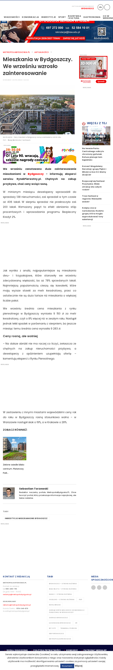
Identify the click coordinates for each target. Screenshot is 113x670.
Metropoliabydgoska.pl (16, 52)
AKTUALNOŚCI (41, 52)
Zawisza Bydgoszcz (58, 618)
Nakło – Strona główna (60, 594)
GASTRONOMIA (91, 17)
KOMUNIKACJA (30, 17)
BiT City (52, 628)
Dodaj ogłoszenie (17, 650)
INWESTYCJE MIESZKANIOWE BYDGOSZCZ (26, 518)
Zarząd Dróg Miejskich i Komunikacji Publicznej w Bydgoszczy (66, 611)
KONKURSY (72, 650)
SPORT (62, 17)
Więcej (78, 665)
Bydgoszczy (36, 174)
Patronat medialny (95, 650)
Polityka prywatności (46, 650)
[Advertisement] (38, 244)
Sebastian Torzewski (33, 488)
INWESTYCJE (48, 17)
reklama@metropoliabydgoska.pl (17, 605)
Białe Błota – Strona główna (63, 589)
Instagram (105, 587)
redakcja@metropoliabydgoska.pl (17, 594)
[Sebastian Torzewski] (9, 493)
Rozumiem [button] (67, 666)
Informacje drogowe (100, 7)
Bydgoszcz (87, 8)
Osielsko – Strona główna (61, 599)
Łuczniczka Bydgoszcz (60, 623)
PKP (80, 599)
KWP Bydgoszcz (56, 633)
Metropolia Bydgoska (12, 7)
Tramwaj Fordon (68, 628)
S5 (76, 623)
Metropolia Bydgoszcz (60, 639)
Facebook (93, 587)
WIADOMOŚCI (12, 17)
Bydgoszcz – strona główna (63, 584)
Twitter (99, 587)
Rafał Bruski (55, 605)
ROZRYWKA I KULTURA (74, 17)
